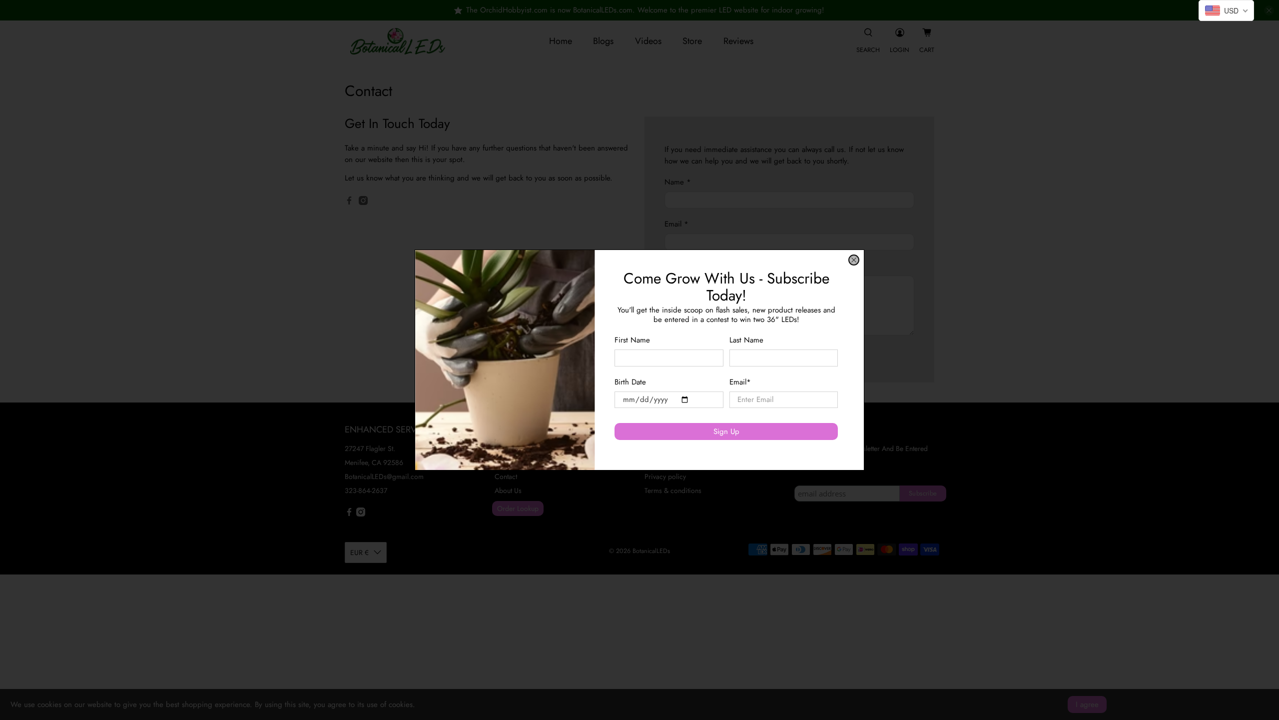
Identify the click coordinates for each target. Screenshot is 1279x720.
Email (740, 382)
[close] (854, 260)
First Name (632, 340)
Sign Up (726, 431)
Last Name (746, 340)
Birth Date (630, 382)
